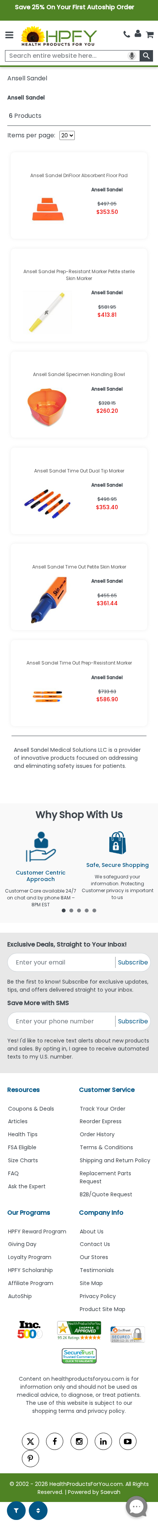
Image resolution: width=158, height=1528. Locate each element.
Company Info (101, 1213)
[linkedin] (103, 1441)
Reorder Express (101, 1121)
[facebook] (54, 1441)
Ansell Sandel (26, 97)
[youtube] (128, 1441)
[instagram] (79, 1441)
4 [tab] (87, 910)
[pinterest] (30, 1458)
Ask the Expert (27, 1186)
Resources (23, 1090)
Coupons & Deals (31, 1109)
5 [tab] (94, 910)
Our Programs (28, 1213)
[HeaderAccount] (138, 33)
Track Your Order (102, 1109)
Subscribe (133, 962)
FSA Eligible (22, 1147)
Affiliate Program (30, 1283)
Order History (97, 1134)
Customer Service (107, 1090)
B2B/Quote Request (106, 1194)
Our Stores (94, 1257)
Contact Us (95, 1244)
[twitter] (30, 1441)
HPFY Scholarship (30, 1270)
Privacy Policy (98, 1296)
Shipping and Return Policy (115, 1160)
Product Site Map (102, 1309)
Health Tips (23, 1134)
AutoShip (20, 1296)
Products (25, 115)
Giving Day (22, 1244)
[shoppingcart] (149, 34)
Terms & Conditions (106, 1147)
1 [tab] (63, 910)
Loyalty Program (29, 1257)
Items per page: (31, 135)
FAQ (13, 1173)
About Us (92, 1231)
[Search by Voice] (132, 55)
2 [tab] (71, 910)
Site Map (91, 1283)
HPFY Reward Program (37, 1231)
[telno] (126, 34)
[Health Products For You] (59, 35)
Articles (18, 1121)
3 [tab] (79, 910)
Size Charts (23, 1160)
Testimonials (97, 1270)
